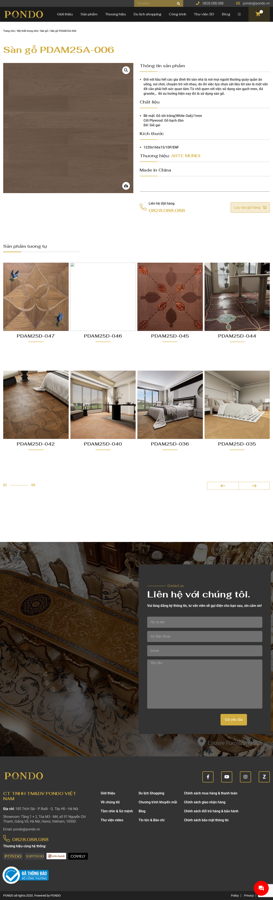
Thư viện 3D (204, 14)
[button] (126, 70)
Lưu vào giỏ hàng (247, 207)
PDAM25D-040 (103, 444)
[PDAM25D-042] (36, 405)
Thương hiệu (115, 14)
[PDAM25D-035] (237, 405)
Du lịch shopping (147, 14)
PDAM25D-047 (36, 336)
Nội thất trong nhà (27, 30)
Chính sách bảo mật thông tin (206, 820)
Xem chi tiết (31, 350)
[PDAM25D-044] (237, 297)
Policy (235, 895)
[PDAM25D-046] (103, 297)
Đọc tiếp (36, 358)
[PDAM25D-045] (170, 297)
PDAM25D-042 (36, 444)
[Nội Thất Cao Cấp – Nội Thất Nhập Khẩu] (23, 14)
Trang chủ (9, 30)
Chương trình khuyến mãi (158, 802)
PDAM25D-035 (237, 444)
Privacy (249, 895)
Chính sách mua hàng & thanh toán (210, 793)
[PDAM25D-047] (36, 297)
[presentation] (222, 486)
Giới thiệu (65, 14)
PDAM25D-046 (103, 336)
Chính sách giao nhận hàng (204, 802)
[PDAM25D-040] (103, 405)
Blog (226, 14)
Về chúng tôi (110, 802)
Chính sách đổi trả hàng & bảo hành (211, 811)
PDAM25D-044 (237, 336)
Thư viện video (112, 820)
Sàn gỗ (44, 30)
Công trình (177, 14)
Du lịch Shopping (151, 793)
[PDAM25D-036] (170, 405)
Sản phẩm (88, 14)
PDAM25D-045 (170, 336)
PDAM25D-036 (170, 444)
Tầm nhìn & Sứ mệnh (117, 811)
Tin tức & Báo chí (151, 820)
